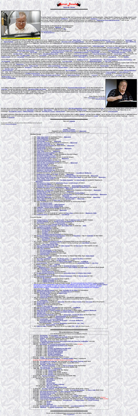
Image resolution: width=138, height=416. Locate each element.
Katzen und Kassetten (48, 271)
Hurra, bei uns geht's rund (44, 171)
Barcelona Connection (48, 388)
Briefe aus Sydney (75, 220)
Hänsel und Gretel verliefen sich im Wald (48, 161)
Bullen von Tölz (33, 65)
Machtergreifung (6, 76)
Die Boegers (28, 67)
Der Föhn (44, 270)
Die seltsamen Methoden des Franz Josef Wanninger (118, 59)
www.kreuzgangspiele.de (11, 124)
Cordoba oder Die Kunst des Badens (50, 358)
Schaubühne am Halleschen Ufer (101, 40)
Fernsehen (72, 129)
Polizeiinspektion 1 (45, 268)
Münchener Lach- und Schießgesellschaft (72, 41)
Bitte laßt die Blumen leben (50, 53)
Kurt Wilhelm (85, 243)
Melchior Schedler (68, 358)
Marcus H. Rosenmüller (99, 53)
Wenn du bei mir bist (42, 164)
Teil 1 (78, 323)
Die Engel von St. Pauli (43, 158)
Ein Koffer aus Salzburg (70, 266)
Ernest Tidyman (88, 397)
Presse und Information (46, 31)
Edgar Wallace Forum (48, 244)
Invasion (50, 374)
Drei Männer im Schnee (43, 183)
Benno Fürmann (77, 301)
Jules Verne (108, 61)
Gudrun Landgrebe (98, 283)
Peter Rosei (52, 364)
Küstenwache (20, 64)
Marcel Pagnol (61, 222)
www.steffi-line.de (71, 414)
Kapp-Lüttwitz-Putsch (73, 75)
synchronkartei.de (113, 111)
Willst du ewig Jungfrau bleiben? (46, 152)
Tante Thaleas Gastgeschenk (55, 355)
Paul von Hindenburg (130, 70)
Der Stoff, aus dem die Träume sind (62, 50)
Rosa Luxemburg (111, 72)
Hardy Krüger (49, 190)
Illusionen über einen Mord (50, 278)
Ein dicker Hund (17, 53)
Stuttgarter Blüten (45, 253)
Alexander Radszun (102, 284)
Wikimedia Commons (100, 99)
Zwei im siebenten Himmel (44, 184)
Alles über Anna (9, 69)
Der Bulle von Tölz (45, 293)
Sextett (42, 357)
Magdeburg (94, 18)
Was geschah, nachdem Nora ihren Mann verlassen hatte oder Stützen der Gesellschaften (64, 341)
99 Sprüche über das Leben (47, 393)
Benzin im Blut (104, 65)
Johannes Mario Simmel (74, 177)
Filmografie (66, 7)
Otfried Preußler (127, 50)
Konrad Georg (60, 220)
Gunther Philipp (79, 193)
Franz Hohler (50, 378)
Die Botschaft (43, 335)
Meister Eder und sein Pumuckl (45, 290)
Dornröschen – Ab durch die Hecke (73, 314)
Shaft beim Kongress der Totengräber (50, 397)
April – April (40, 151)
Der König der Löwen (46, 203)
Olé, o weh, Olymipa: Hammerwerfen (57, 387)
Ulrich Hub (4, 89)
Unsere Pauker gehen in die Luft (46, 167)
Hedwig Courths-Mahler (65, 261)
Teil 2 (82, 323)
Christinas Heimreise (42, 221)
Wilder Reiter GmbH (98, 46)
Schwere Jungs (118, 53)
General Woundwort (93, 400)
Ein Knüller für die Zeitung (70, 290)
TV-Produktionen (11, 78)
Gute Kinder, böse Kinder (67, 311)
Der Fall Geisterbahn (46, 250)
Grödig (96, 116)
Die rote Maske (46, 230)
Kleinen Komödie (8, 41)
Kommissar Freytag (82, 59)
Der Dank (49, 381)
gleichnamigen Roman (95, 61)
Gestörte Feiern (51, 383)
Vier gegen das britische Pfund (45, 247)
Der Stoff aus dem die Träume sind (46, 177)
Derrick (39, 266)
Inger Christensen (65, 391)
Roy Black (55, 174)
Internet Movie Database (69, 131)
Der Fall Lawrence (45, 362)
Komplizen (45, 233)
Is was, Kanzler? (41, 196)
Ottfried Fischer (63, 293)
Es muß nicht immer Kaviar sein (45, 273)
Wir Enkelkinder (41, 200)
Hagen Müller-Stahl (67, 225)
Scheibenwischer (110, 41)
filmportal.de (82, 131)
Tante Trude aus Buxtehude (44, 168)
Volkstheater (128, 40)
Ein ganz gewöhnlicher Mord (48, 251)
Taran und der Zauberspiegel (48, 398)
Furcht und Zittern (42, 214)
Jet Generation (41, 141)
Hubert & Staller (41, 326)
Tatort (42, 248)
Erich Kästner (74, 183)
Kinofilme (126, 57)
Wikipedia (72, 121)
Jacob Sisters (58, 148)
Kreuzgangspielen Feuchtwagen (76, 87)
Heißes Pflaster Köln (42, 138)
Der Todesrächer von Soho (44, 175)
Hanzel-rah (50, 404)
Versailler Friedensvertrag (32, 73)
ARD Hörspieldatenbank (75, 108)
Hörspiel (72, 7)
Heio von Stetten (67, 310)
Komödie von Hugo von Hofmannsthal (64, 221)
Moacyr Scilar (92, 390)
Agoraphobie (20, 57)
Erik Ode (59, 237)
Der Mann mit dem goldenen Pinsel (46, 157)
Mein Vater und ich (42, 310)
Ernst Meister (54, 335)
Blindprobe (58, 27)
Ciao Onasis (40, 150)
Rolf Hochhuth (68, 194)
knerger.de (11, 117)
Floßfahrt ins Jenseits (48, 281)
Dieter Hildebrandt (131, 41)
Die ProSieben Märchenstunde (45, 314)
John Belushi (30, 110)
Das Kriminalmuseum (96, 59)
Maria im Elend (44, 254)
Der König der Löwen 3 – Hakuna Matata (53, 111)
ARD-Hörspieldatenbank (49, 32)
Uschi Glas (39, 49)
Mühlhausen (64, 18)
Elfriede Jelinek (45, 342)
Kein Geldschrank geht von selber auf (47, 245)
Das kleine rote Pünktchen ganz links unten (59, 348)
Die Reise (49, 401)
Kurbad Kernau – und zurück (48, 406)
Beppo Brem (77, 235)
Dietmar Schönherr (55, 310)
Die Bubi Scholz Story (43, 301)
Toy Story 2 (40, 208)
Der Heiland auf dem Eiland (47, 309)
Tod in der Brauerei (45, 296)
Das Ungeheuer (46, 238)
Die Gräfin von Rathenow (44, 258)
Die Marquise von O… (63, 258)
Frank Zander (84, 267)
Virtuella (50, 372)
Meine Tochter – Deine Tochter (45, 178)
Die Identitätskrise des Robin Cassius (58, 345)
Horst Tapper (53, 266)
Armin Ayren (49, 385)
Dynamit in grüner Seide (124, 49)
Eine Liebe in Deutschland (44, 194)
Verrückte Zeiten (70, 198)
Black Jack (43, 339)
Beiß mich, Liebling (42, 165)
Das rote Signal (83, 276)
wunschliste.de (112, 57)
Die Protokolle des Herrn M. (44, 276)
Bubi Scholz (61, 301)
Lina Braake (33, 52)
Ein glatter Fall (60, 260)
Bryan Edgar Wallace (70, 175)
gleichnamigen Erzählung (81, 52)
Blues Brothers (48, 110)
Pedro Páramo (44, 337)
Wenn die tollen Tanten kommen (25, 50)
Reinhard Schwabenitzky (81, 55)
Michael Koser (58, 368)
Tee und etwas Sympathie (44, 227)
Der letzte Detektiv (45, 368)
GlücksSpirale (53, 243)
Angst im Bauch (44, 395)
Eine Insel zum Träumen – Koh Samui (47, 307)
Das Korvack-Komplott (48, 375)
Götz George (89, 301)
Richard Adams (79, 400)
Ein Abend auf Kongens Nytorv (48, 391)
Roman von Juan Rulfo (61, 337)
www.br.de (108, 73)
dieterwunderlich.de (77, 185)
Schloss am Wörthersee (54, 65)
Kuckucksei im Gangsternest (44, 160)
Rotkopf (42, 338)
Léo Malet (75, 395)
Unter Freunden (44, 294)
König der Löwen (81, 110)
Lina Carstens (50, 185)
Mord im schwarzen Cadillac (45, 154)
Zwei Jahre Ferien (67, 61)
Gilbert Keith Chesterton (76, 361)
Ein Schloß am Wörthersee (44, 291)
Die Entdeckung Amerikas (77, 390)
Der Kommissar (6, 61)
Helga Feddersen (73, 267)
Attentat (50, 371)
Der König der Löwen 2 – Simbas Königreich (21, 111)
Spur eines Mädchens (82, 47)
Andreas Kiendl (5, 57)
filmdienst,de (88, 173)
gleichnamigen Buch (113, 50)
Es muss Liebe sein (47, 306)
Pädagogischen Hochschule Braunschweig (108, 20)
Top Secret (50, 347)
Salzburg (82, 114)
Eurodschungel (52, 370)
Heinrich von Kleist (78, 258)
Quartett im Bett (41, 148)
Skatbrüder (90, 235)
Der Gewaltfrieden (71, 70)
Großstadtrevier (41, 311)
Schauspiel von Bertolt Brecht (59, 224)
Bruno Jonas (57, 200)
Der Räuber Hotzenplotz (93, 50)
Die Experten (43, 344)
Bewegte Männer (63, 67)
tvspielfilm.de (84, 261)
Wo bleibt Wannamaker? (54, 354)
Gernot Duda (93, 194)
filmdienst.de (56, 151)
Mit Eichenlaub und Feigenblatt (45, 145)
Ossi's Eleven (42, 55)
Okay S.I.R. (40, 260)
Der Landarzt (41, 316)
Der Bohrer (45, 231)
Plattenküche (42, 267)
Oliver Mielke (26, 55)
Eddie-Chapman (65, 245)
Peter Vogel (79, 245)
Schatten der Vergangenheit (55, 352)
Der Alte (42, 277)
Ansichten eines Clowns (57, 52)
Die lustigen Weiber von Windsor (37, 89)
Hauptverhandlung (61, 316)
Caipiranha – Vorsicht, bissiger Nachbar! (48, 207)
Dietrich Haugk (90, 255)
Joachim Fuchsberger (56, 241)
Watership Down (67, 400)
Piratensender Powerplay (119, 52)
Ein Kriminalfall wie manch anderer (57, 350)
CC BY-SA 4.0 (102, 97)
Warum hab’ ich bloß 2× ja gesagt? (46, 155)
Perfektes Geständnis (48, 280)
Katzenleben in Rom (45, 394)
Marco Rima (69, 213)
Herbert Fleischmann (66, 276)
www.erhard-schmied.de (77, 406)
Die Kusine (45, 240)
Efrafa (48, 403)
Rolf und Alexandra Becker (57, 344)
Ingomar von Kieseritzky (56, 407)
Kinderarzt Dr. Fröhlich (43, 174)
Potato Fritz (40, 190)
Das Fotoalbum (51, 380)
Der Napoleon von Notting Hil (48, 361)
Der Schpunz (40, 222)
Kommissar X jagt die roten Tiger (46, 170)
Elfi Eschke (82, 57)
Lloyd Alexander (90, 398)
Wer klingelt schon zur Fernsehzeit (51, 234)
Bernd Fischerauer (7, 70)
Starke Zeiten (40, 198)
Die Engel (42, 364)
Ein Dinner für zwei (66, 291)
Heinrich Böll (95, 52)
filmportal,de (86, 185)
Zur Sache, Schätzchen (113, 47)
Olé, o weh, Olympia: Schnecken (55, 384)
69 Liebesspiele (41, 147)
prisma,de (86, 310)
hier (64, 28)
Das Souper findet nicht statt (55, 351)
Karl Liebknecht (123, 72)
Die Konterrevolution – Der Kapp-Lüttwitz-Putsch (46, 75)
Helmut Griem (85, 187)
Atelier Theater (77, 40)
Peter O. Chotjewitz (68, 365)
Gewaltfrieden (44, 319)
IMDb (94, 213)
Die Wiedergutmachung (48, 365)
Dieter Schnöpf (91, 97)
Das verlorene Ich (45, 367)
